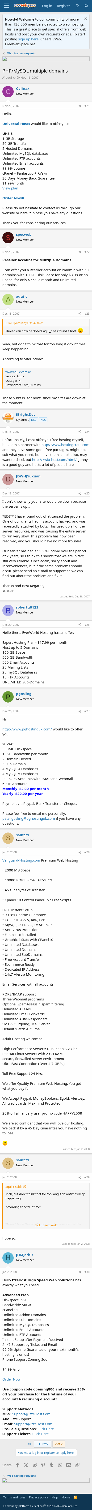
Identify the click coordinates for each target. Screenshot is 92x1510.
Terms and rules (14, 1497)
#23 (87, 314)
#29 (87, 1177)
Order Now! (11, 1379)
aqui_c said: (13, 1186)
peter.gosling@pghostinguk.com (28, 818)
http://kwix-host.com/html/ (54, 459)
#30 (87, 1272)
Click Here (46, 1428)
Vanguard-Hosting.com (21, 860)
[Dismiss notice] (85, 19)
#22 (87, 252)
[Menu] (6, 6)
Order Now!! (13, 198)
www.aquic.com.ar (18, 372)
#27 (87, 711)
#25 (87, 493)
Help (54, 1497)
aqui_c (10, 77)
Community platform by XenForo (40, 1506)
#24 (87, 432)
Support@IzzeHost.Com (31, 1413)
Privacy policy (38, 1497)
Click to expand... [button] (46, 1225)
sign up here (28, 39)
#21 (87, 106)
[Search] (86, 5)
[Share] (80, 106)
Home (66, 1497)
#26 (87, 625)
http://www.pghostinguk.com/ (27, 729)
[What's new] (77, 5)
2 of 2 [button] (59, 1444)
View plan (10, 188)
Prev (44, 1444)
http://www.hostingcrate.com (65, 444)
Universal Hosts (16, 123)
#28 (87, 852)
